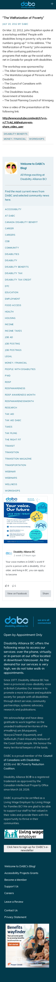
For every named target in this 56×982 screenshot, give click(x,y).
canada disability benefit (21, 222)
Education (11, 292)
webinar (10, 471)
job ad (9, 337)
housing (10, 318)
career (9, 228)
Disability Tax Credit (18, 279)
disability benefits (16, 133)
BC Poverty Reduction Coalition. (24, 766)
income (9, 324)
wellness (11, 484)
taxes (8, 426)
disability (11, 260)
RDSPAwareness (15, 388)
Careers (9, 893)
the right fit (13, 439)
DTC (7, 286)
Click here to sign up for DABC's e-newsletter (28, 848)
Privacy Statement (15, 917)
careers (10, 234)
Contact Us (11, 910)
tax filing (11, 433)
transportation (15, 465)
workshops (36, 138)
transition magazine (18, 458)
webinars (11, 477)
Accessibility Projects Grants (21, 873)
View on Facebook (17, 593)
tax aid (9, 414)
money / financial (15, 138)
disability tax (14, 273)
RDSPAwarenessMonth (19, 401)
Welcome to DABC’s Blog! (19, 866)
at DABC (10, 215)
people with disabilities (20, 369)
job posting (12, 343)
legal (8, 356)
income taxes (13, 330)
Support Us (11, 886)
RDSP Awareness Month (20, 394)
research (11, 407)
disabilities (12, 254)
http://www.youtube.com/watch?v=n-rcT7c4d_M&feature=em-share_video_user (24, 122)
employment (12, 298)
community (12, 247)
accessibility (13, 209)
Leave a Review (13, 901)
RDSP (8, 382)
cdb (7, 241)
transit (10, 445)
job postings (13, 350)
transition (12, 452)
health (9, 311)
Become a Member (15, 879)
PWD (8, 375)
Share (46, 593)
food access (13, 305)
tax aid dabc (13, 420)
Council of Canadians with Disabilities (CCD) (28, 760)
